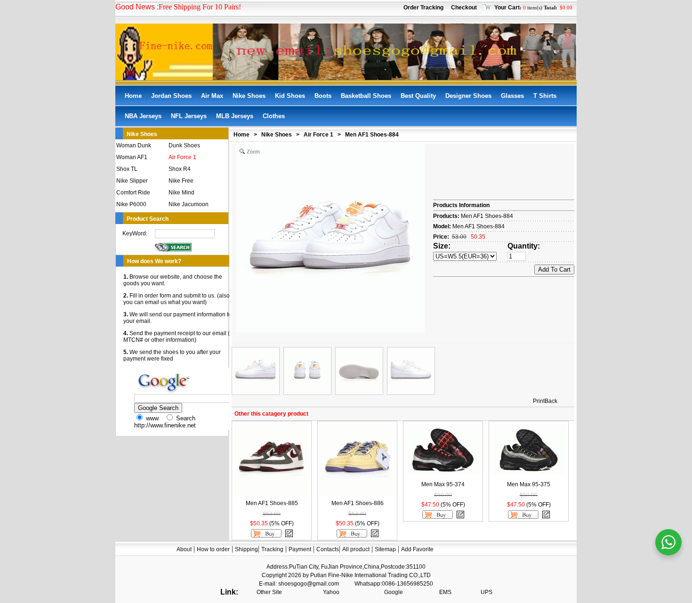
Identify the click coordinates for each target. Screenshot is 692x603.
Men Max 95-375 (528, 484)
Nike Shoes (249, 95)
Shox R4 (180, 169)
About (184, 549)
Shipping (246, 549)
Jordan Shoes (171, 95)
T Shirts (544, 95)
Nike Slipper (132, 180)
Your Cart (507, 7)
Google (393, 592)
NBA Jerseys (143, 116)
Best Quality (418, 95)
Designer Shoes (468, 95)
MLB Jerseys (234, 116)
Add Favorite (417, 549)
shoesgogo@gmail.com (308, 583)
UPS (486, 592)
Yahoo (331, 592)
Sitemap (385, 549)
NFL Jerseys (189, 116)
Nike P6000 (131, 204)
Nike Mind (181, 192)
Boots (322, 95)
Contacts (327, 549)
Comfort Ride (133, 192)
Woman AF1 (131, 157)
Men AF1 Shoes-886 (357, 503)
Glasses (512, 95)
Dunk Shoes (184, 145)
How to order (213, 549)
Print (539, 401)
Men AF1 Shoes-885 (272, 503)
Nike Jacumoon (189, 204)
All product (356, 549)
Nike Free (181, 180)
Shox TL (126, 169)
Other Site (269, 592)
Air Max (212, 95)
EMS (445, 592)
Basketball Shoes (366, 95)
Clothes (274, 116)
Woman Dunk (133, 145)
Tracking (272, 549)
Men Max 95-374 (443, 484)
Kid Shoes (290, 95)
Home (133, 95)
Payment (300, 549)
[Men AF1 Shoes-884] (256, 371)
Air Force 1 (182, 157)
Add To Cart (554, 269)
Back (551, 401)
